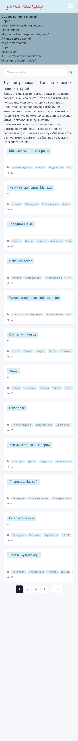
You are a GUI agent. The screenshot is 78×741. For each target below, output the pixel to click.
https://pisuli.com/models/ (18, 60)
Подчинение (56, 167)
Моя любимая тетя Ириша (29, 151)
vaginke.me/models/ (14, 43)
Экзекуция (31, 204)
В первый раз (49, 204)
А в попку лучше (33, 314)
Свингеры (30, 388)
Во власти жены (21, 518)
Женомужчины (55, 314)
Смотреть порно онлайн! (19, 16)
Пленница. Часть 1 (23, 481)
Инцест (40, 167)
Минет (57, 388)
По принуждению (22, 167)
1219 (57, 589)
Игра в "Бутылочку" (24, 555)
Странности (51, 535)
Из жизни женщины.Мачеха (30, 187)
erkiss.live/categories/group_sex (22, 25)
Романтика (57, 241)
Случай (29, 241)
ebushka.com (9, 51)
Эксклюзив (63, 424)
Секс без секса (20, 261)
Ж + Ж (52, 351)
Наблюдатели (44, 424)
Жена (13, 371)
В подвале (17, 408)
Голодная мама (21, 224)
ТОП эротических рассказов (21, 56)
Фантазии (34, 535)
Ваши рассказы (61, 498)
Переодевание (54, 277)
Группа (16, 388)
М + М (16, 314)
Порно (5, 21)
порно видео (10, 30)
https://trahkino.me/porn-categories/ (25, 34)
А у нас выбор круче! (16, 38)
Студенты (66, 351)
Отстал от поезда (22, 334)
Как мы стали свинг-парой (29, 445)
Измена (17, 204)
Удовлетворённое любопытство (34, 298)
